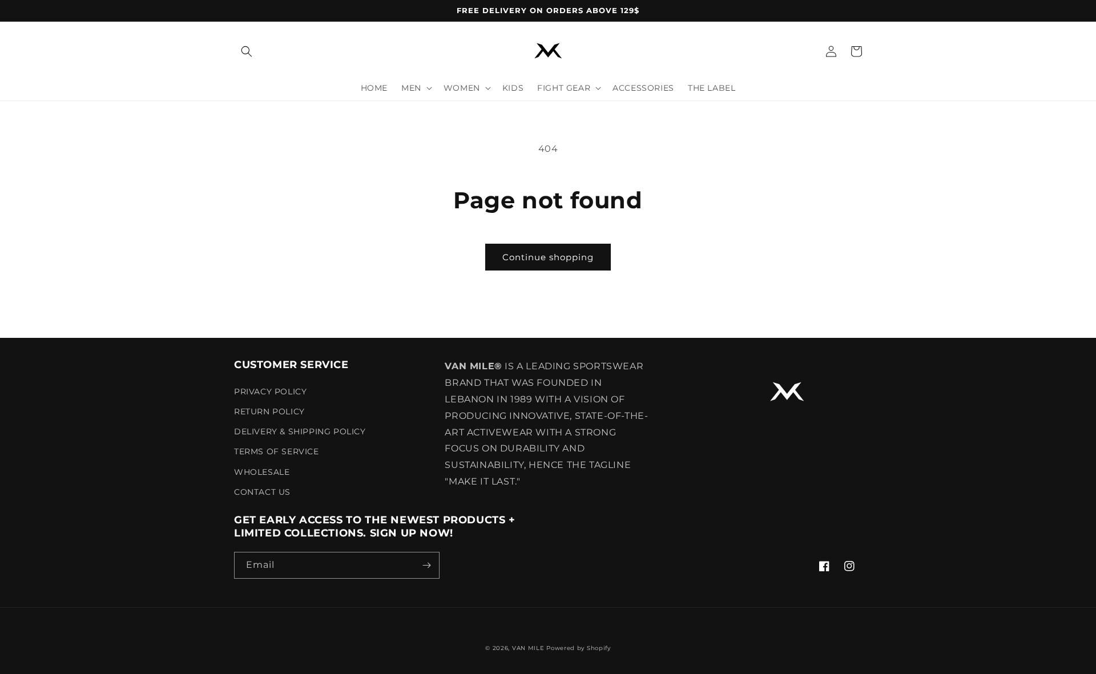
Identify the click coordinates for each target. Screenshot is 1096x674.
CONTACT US (262, 492)
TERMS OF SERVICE (276, 451)
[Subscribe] (426, 565)
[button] (246, 51)
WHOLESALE (261, 472)
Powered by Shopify (578, 648)
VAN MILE (528, 648)
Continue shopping (548, 257)
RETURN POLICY (269, 411)
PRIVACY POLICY (270, 391)
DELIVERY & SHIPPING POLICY (300, 431)
